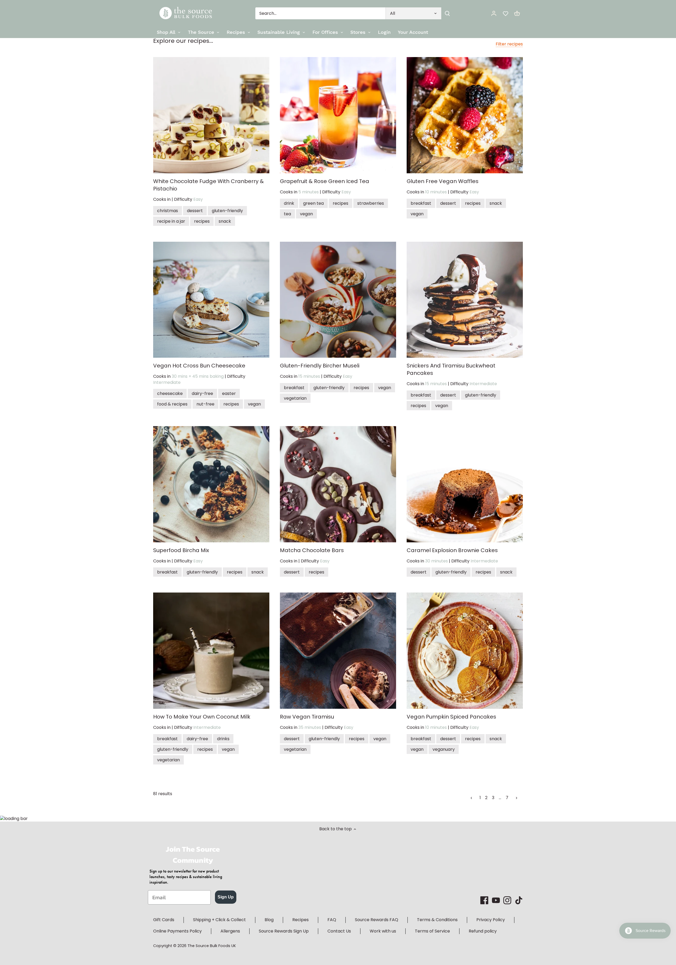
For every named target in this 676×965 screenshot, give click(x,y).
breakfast (421, 203)
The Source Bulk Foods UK (211, 945)
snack (225, 221)
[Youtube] (496, 900)
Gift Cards (163, 920)
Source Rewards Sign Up (284, 931)
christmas (167, 211)
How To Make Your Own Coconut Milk (201, 716)
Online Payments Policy (177, 931)
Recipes (300, 920)
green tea (313, 203)
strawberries (370, 203)
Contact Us (339, 931)
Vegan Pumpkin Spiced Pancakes (451, 716)
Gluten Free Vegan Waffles (442, 181)
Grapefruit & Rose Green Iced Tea (324, 181)
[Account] (494, 13)
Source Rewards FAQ (376, 920)
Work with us (383, 931)
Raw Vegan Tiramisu (307, 716)
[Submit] (447, 13)
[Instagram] (507, 900)
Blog (269, 920)
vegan (306, 214)
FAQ (331, 920)
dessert (195, 211)
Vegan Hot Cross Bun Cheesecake (199, 365)
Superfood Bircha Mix (181, 550)
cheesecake (170, 393)
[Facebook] (484, 900)
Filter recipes (509, 44)
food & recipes (172, 404)
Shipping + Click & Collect (219, 920)
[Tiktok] (519, 900)
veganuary (444, 749)
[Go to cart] (517, 13)
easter (229, 393)
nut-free (205, 404)
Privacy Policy (490, 920)
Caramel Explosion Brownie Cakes (452, 550)
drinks (223, 739)
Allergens (230, 931)
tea (287, 214)
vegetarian (295, 398)
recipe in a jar (171, 221)
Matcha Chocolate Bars (312, 550)
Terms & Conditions (437, 920)
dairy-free (202, 393)
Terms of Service (432, 931)
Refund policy (483, 931)
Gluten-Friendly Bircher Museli (319, 365)
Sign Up (226, 897)
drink (289, 203)
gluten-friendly (227, 211)
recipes (202, 221)
